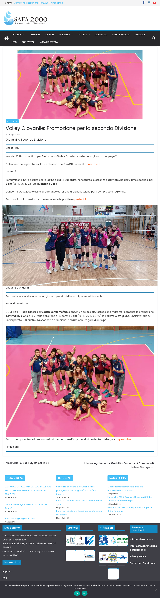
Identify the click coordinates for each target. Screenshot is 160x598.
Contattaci (28, 42)
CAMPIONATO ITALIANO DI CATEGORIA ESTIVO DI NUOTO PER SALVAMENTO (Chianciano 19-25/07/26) (28, 490)
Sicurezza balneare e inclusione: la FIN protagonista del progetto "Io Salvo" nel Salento (76, 490)
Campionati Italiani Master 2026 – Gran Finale (38, 2)
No (84, 593)
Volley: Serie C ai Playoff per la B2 (27, 463)
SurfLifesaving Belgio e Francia (20, 518)
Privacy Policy (138, 556)
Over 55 (49, 34)
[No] (156, 589)
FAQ (14, 42)
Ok (77, 593)
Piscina (16, 34)
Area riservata (49, 42)
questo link (93, 164)
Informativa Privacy (141, 539)
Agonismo (101, 34)
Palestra (64, 34)
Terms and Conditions (142, 563)
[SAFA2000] (6, 38)
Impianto (7, 571)
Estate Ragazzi (121, 34)
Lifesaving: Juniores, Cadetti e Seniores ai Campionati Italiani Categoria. (119, 465)
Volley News (12, 121)
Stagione (140, 34)
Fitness (82, 34)
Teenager (34, 34)
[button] (22, 34)
